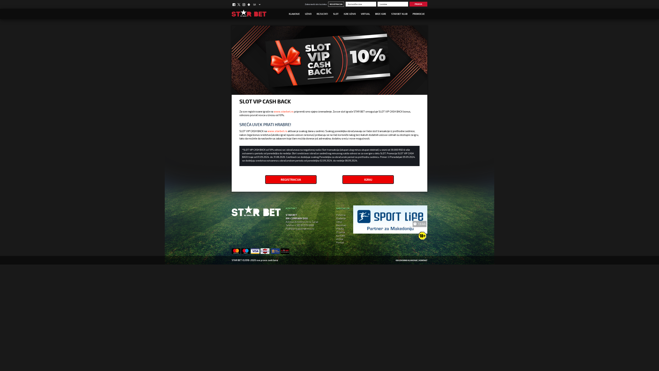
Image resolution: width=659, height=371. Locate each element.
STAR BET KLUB (399, 14)
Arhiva (339, 239)
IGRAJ (368, 179)
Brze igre (380, 14)
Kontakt (340, 235)
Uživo (339, 221)
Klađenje (294, 14)
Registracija (336, 4)
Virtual (365, 14)
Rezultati (322, 14)
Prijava (418, 4)
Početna (340, 214)
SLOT (336, 14)
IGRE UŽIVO (350, 14)
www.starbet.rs (284, 111)
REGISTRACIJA (291, 179)
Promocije (419, 14)
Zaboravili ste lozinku (316, 4)
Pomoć (340, 242)
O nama (340, 232)
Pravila (340, 228)
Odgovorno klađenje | (407, 260)
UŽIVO (308, 14)
